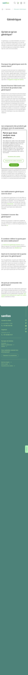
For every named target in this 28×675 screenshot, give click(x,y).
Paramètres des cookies (14, 156)
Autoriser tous (14, 165)
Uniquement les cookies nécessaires (13, 160)
